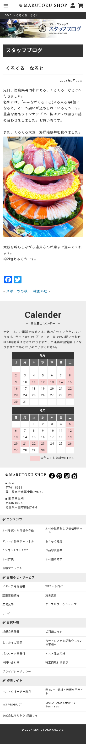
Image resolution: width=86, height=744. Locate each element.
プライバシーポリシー (16, 671)
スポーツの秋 (17, 291)
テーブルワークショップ (61, 604)
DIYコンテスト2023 (15, 550)
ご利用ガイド (54, 631)
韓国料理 (40, 291)
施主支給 (51, 595)
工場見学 (8, 604)
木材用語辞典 (54, 559)
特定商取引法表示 (56, 662)
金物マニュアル (12, 568)
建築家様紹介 (11, 595)
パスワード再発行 (13, 653)
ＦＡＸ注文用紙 (55, 653)
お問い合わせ (11, 662)
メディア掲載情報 (13, 586)
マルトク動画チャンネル (18, 541)
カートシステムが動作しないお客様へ (64, 642)
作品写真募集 (54, 550)
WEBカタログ (54, 586)
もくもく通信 (54, 541)
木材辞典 (8, 559)
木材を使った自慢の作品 (18, 530)
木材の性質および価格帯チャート (64, 530)
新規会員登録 (11, 631)
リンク (6, 613)
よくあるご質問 (12, 642)
